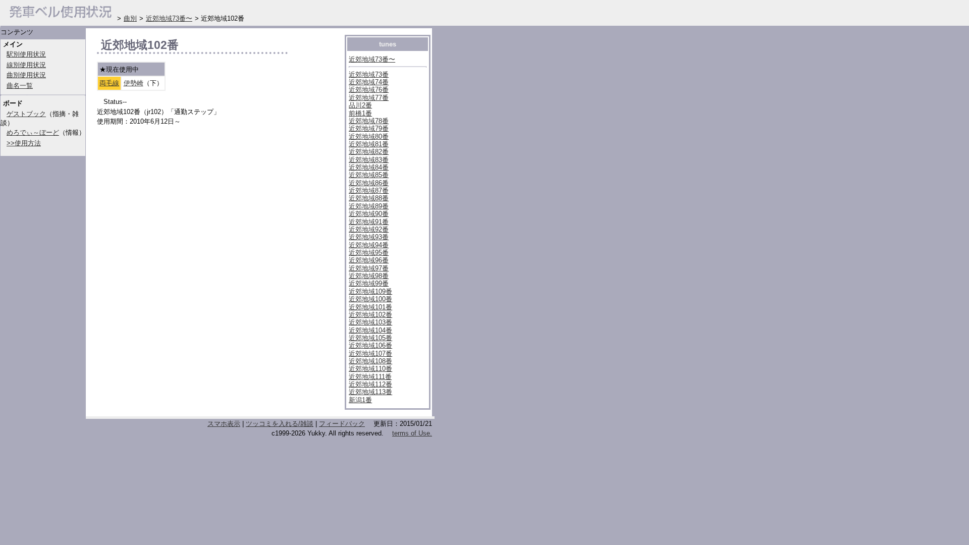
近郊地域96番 (369, 260)
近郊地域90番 (369, 213)
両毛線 (109, 83)
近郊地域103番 (370, 322)
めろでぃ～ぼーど (33, 132)
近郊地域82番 (369, 151)
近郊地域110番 (370, 368)
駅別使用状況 (26, 54)
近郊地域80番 (369, 136)
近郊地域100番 (370, 299)
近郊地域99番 (369, 283)
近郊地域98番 (369, 276)
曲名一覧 (20, 85)
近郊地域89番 (369, 206)
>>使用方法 (24, 143)
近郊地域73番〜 (372, 59)
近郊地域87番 (369, 190)
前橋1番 (360, 113)
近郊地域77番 (369, 97)
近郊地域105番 (370, 338)
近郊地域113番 (370, 392)
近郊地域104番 (370, 330)
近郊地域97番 (369, 268)
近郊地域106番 (370, 345)
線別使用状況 (26, 65)
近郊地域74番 (369, 82)
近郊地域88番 (369, 198)
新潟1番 (360, 400)
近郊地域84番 (369, 167)
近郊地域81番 (369, 144)
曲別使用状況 (26, 75)
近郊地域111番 (370, 376)
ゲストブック (26, 114)
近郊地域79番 (369, 128)
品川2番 (360, 105)
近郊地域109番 (370, 291)
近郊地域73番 (369, 74)
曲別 (130, 18)
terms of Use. (412, 433)
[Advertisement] (215, 357)
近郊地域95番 (369, 252)
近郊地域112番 (370, 384)
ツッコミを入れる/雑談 (279, 423)
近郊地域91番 (369, 222)
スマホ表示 (223, 423)
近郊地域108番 (370, 361)
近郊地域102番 (370, 314)
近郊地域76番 (369, 89)
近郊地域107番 (370, 353)
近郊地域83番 (369, 160)
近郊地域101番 (370, 307)
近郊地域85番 (369, 175)
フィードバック (342, 423)
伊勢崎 (133, 83)
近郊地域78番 (369, 121)
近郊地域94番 (369, 245)
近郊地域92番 (369, 229)
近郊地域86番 (369, 183)
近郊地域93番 (369, 237)
